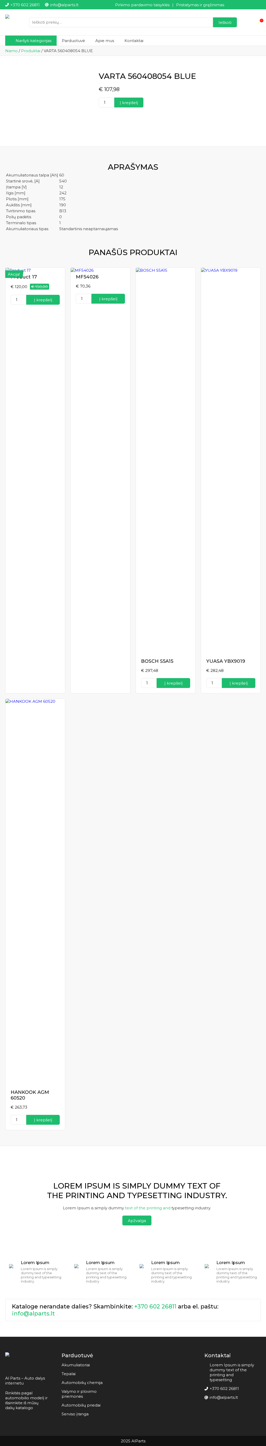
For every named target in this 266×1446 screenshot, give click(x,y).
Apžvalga (137, 1220)
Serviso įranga (75, 1413)
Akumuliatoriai (76, 1364)
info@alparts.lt (33, 1313)
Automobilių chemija (82, 1382)
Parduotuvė (73, 40)
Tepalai (69, 1373)
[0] (259, 22)
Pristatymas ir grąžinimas (200, 4)
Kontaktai (133, 40)
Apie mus (104, 40)
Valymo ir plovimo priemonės (79, 1394)
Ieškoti (224, 22)
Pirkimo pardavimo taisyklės (142, 4)
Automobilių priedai (81, 1405)
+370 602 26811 (155, 1306)
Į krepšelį (129, 102)
